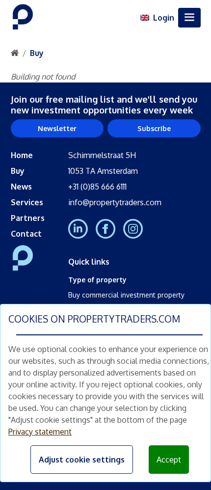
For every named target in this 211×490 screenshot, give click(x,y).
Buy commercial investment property (126, 295)
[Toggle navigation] (189, 17)
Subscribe (154, 128)
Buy (37, 53)
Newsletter (57, 128)
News (21, 186)
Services (27, 202)
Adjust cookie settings (82, 459)
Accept (169, 459)
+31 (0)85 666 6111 (97, 186)
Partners (28, 218)
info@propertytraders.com (114, 202)
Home (22, 155)
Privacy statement (40, 431)
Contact (26, 234)
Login (163, 18)
